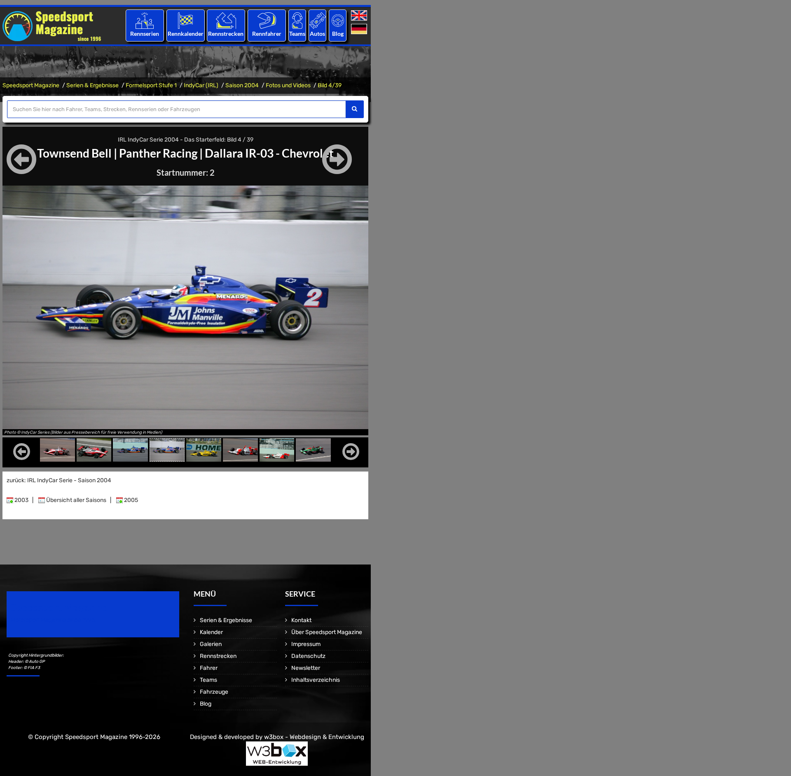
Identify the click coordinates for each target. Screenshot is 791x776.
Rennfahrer (266, 33)
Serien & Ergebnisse (92, 85)
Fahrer (209, 667)
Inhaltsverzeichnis (315, 679)
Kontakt (301, 620)
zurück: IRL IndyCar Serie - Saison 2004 (59, 480)
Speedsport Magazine (30, 85)
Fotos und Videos (288, 85)
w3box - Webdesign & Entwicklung (314, 737)
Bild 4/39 (330, 85)
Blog (338, 33)
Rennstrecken (226, 33)
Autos (317, 33)
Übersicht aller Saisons (75, 500)
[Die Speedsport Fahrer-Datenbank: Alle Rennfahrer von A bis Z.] (266, 20)
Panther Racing (158, 153)
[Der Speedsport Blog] (338, 20)
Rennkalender (185, 33)
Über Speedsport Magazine (326, 632)
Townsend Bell (74, 153)
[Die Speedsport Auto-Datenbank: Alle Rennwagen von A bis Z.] (317, 20)
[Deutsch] (359, 29)
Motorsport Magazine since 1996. (53, 619)
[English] (359, 15)
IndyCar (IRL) (201, 85)
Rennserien (144, 33)
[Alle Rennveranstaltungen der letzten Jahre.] (185, 20)
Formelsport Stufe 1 (151, 85)
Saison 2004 (242, 85)
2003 (20, 500)
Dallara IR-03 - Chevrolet (269, 153)
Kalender (211, 632)
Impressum (306, 644)
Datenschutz (308, 656)
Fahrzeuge (214, 691)
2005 (130, 500)
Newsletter (305, 667)
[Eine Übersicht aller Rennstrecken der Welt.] (226, 20)
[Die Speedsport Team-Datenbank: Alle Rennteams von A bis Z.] (297, 20)
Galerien (211, 644)
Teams (297, 33)
